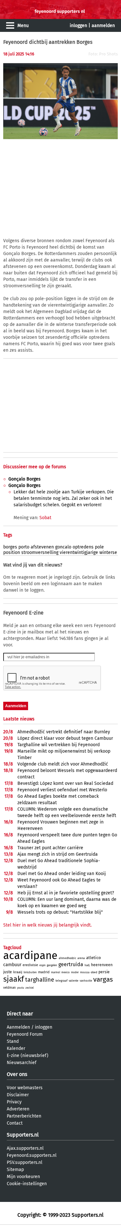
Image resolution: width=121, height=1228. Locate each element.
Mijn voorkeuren (23, 1176)
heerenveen (102, 965)
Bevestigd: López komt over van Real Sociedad (65, 783)
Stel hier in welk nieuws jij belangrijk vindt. (47, 925)
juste (7, 972)
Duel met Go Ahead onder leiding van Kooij (61, 873)
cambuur (12, 964)
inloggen (78, 25)
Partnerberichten (24, 1116)
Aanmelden (18, 1027)
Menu (23, 25)
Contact (15, 1123)
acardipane (30, 955)
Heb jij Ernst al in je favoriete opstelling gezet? (65, 893)
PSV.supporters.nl (24, 1162)
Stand (13, 1041)
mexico (65, 972)
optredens (83, 547)
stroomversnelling (39, 552)
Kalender (16, 1048)
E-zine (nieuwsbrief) (27, 1055)
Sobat (45, 517)
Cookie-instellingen (27, 1183)
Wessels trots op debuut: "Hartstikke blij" (60, 912)
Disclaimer (18, 1095)
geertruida (70, 964)
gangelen (52, 965)
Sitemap (15, 1169)
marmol (55, 972)
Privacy (14, 1102)
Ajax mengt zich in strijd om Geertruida (57, 854)
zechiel (29, 987)
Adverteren (18, 1109)
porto (23, 547)
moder (75, 972)
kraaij (17, 972)
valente (73, 980)
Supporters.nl (23, 1135)
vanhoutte (86, 980)
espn (42, 965)
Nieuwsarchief (21, 1062)
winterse (108, 552)
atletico (93, 957)
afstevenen (42, 547)
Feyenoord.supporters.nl (31, 1155)
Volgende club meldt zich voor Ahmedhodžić (62, 764)
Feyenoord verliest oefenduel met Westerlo (62, 790)
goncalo (63, 547)
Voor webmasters (25, 1087)
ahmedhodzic (67, 958)
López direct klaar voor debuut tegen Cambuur (65, 738)
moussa (84, 972)
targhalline (39, 979)
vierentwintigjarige (79, 552)
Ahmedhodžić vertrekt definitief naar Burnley (63, 732)
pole (99, 547)
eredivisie (30, 965)
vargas (103, 979)
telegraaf (61, 980)
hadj (87, 965)
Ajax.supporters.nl (25, 1148)
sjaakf (13, 979)
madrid (44, 972)
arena (81, 958)
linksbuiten (30, 972)
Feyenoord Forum (25, 1034)
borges (10, 547)
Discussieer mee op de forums (34, 467)
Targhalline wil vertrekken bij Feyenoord (58, 744)
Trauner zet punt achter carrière (50, 848)
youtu (20, 987)
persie (104, 972)
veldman (9, 988)
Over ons (17, 1074)
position (11, 552)
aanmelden (103, 25)
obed (94, 972)
